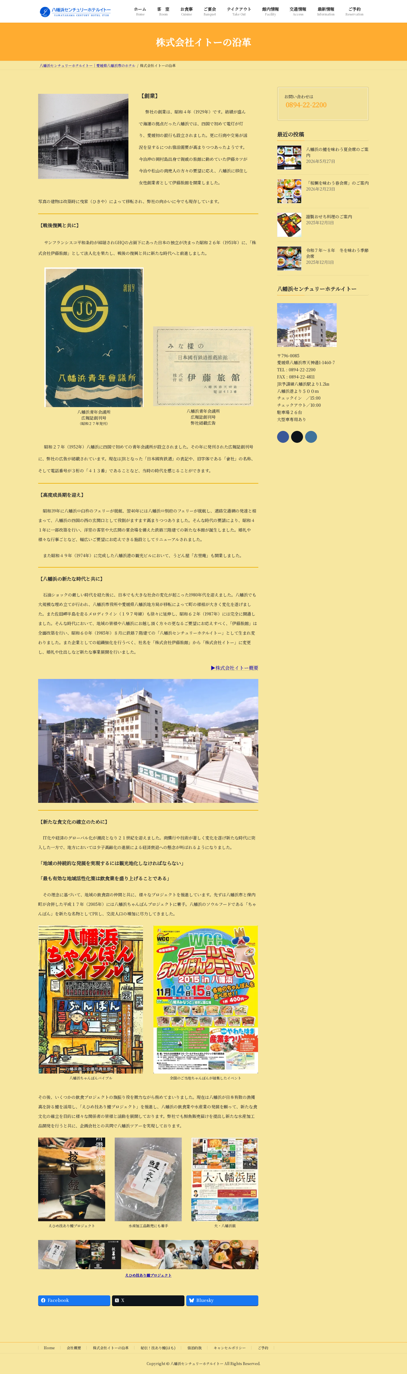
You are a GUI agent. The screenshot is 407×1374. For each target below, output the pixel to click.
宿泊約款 (194, 1347)
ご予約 (263, 1347)
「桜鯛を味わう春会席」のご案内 (337, 183)
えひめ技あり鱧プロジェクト (148, 1275)
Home (49, 1347)
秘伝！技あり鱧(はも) (158, 1347)
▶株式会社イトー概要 (234, 667)
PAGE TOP (392, 1327)
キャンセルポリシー (230, 1347)
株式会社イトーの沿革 (111, 1347)
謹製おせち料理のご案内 (329, 216)
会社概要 (74, 1347)
